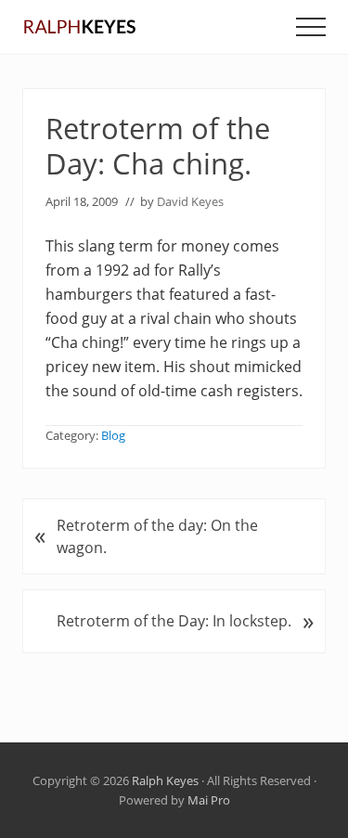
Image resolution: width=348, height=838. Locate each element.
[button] (311, 27)
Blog (113, 435)
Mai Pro (208, 800)
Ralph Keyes (165, 780)
